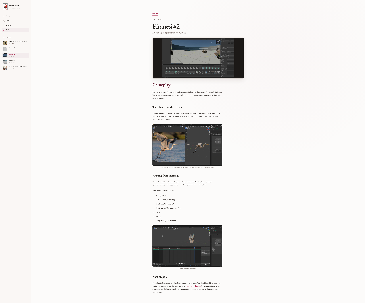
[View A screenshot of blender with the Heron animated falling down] (187, 246)
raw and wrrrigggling (193, 286)
